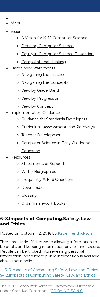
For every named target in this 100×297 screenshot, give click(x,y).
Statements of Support (43, 163)
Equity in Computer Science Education (57, 53)
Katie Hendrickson (75, 233)
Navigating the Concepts (44, 82)
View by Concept (37, 106)
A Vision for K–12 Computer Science (54, 38)
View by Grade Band (40, 90)
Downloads (31, 187)
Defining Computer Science (47, 45)
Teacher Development (42, 135)
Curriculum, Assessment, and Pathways (58, 127)
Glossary (29, 195)
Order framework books (43, 203)
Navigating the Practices (44, 74)
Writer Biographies (38, 171)
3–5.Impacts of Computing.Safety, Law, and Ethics (49, 270)
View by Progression (40, 98)
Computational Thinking (43, 61)
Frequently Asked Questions (47, 179)
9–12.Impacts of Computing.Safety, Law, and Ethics (50, 275)
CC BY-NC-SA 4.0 (67, 291)
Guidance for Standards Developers (54, 119)
